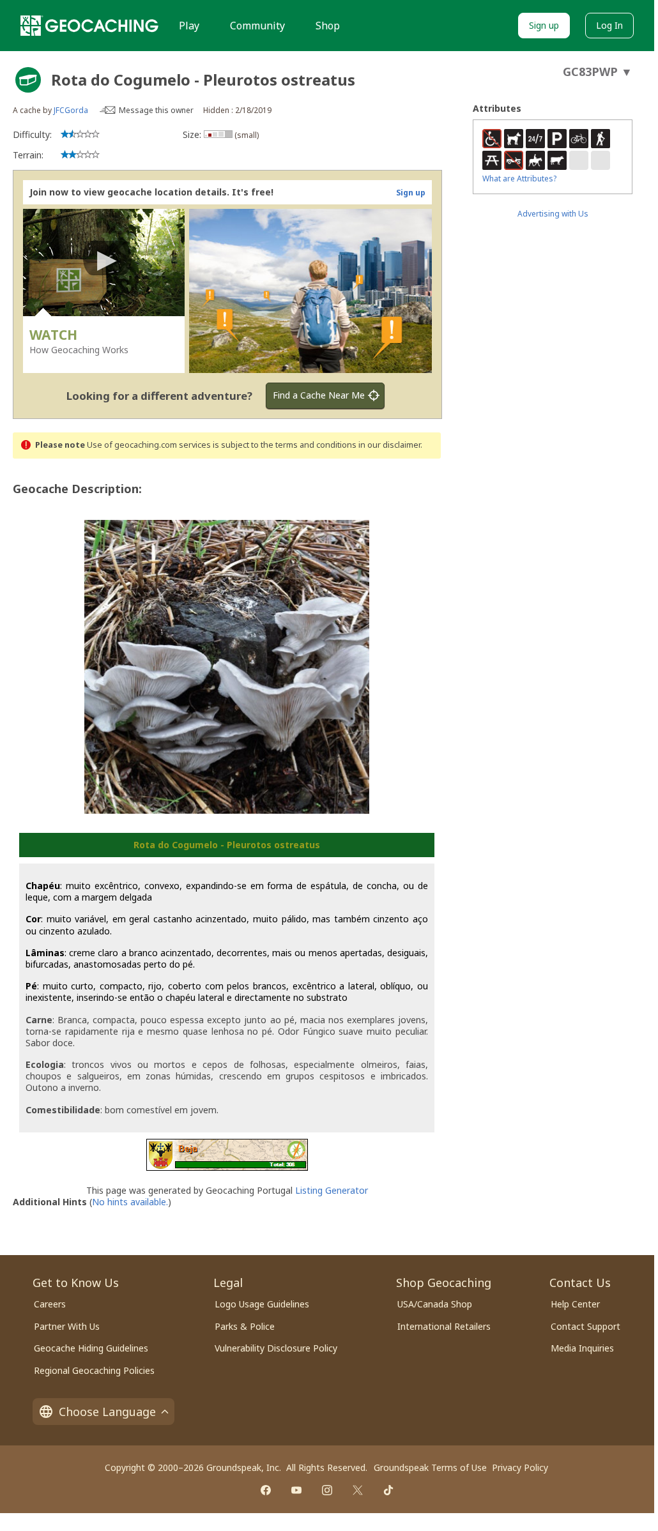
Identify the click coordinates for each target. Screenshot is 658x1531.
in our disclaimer (389, 444)
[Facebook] (265, 1490)
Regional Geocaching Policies (94, 1370)
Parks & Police (245, 1326)
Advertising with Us (552, 213)
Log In (609, 25)
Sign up (544, 25)
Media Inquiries (582, 1348)
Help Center (575, 1304)
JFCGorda (71, 110)
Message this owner (156, 110)
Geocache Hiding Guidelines (91, 1348)
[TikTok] (388, 1490)
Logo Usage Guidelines (262, 1304)
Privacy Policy (520, 1467)
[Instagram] (327, 1490)
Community (257, 26)
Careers (50, 1304)
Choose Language (107, 1411)
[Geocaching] (89, 25)
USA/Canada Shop (434, 1304)
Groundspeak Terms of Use (430, 1467)
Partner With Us (67, 1326)
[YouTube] (296, 1490)
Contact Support (585, 1326)
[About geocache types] (28, 80)
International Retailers (444, 1326)
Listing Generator (331, 1190)
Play (189, 26)
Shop (328, 26)
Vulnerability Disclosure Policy (276, 1348)
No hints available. (130, 1202)
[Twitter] (357, 1490)
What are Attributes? (519, 178)
